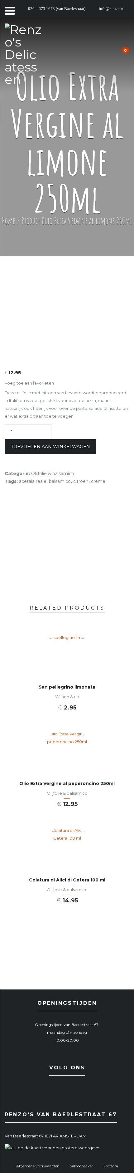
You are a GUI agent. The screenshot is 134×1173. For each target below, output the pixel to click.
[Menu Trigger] (9, 10)
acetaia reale (32, 481)
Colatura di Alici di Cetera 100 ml (67, 880)
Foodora (110, 1166)
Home (8, 220)
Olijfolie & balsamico (52, 473)
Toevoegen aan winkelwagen (50, 446)
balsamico (60, 481)
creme (98, 481)
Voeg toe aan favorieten (29, 382)
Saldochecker (81, 1166)
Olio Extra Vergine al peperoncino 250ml (67, 783)
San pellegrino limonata (67, 687)
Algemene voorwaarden (38, 1166)
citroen (81, 481)
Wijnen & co (67, 696)
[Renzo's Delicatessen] (23, 54)
